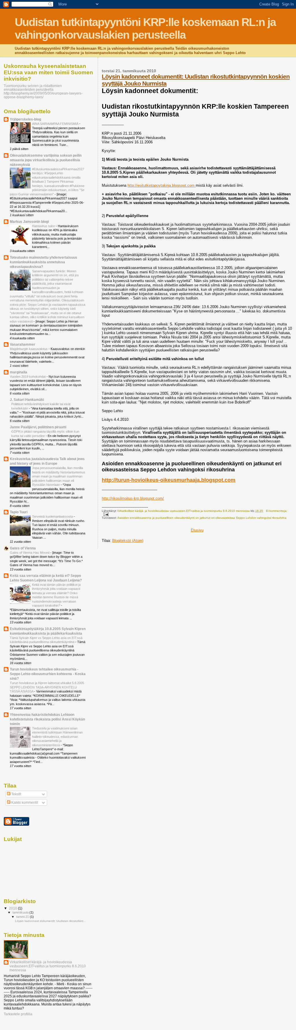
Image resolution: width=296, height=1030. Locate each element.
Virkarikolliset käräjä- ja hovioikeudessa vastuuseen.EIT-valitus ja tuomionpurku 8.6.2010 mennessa (48, 966)
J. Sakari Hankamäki (27, 399)
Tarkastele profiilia (18, 1014)
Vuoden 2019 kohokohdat (28, 376)
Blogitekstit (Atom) (127, 540)
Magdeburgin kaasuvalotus (29, 349)
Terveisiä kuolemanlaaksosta (53, 516)
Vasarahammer (22, 344)
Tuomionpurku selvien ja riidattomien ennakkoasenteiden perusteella (33, 87)
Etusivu (197, 530)
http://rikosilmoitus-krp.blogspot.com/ (133, 498)
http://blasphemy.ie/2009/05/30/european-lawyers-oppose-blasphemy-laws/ (43, 95)
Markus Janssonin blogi (29, 221)
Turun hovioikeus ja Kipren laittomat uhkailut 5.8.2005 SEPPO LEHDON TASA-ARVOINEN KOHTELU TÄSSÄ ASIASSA (47, 687)
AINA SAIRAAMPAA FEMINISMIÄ (55, 123)
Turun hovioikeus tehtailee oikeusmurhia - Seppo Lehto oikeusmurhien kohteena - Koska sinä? (48, 673)
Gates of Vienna (23, 548)
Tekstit (15, 794)
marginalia (18, 372)
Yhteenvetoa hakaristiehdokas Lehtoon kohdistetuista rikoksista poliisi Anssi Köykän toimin (47, 719)
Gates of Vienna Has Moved (30, 552)
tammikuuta (20, 912)
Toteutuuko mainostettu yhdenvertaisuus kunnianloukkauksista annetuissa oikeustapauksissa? (43, 261)
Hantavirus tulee (44, 226)
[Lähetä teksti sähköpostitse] (105, 514)
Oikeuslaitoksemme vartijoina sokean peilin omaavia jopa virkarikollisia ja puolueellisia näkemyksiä (46, 159)
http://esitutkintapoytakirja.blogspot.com (161, 185)
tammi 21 (23, 916)
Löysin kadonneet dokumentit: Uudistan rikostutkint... (50, 920)
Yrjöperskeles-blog (25, 119)
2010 (13, 908)
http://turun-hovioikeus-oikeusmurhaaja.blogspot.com (168, 480)
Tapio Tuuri (18, 512)
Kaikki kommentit (24, 803)
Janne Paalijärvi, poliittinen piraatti (38, 427)
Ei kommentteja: (276, 510)
